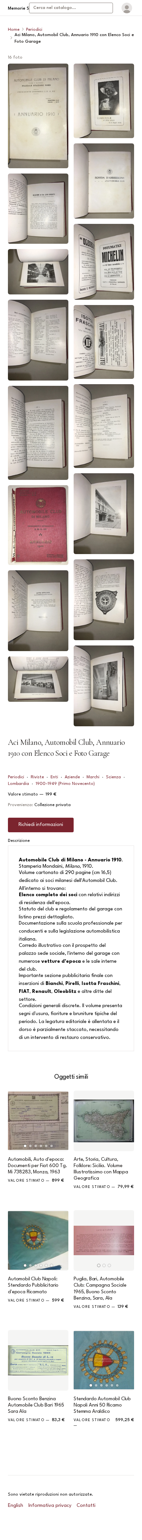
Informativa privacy (49, 1505)
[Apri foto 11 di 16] (104, 261)
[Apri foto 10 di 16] (104, 181)
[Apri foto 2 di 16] (38, 209)
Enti (54, 777)
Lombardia (18, 784)
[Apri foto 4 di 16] (38, 340)
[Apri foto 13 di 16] (104, 426)
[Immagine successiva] (60, 1120)
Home (13, 29)
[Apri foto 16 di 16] (104, 685)
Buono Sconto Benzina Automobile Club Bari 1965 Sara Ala (36, 1405)
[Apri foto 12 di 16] (104, 342)
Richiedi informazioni (40, 824)
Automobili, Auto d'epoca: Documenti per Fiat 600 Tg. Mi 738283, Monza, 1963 (37, 1166)
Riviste (37, 777)
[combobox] (71, 8)
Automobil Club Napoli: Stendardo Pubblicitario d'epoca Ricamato (33, 1285)
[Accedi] (127, 8)
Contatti (86, 1505)
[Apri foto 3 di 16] (38, 271)
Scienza (113, 777)
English (15, 1505)
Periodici (34, 29)
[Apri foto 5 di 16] (38, 433)
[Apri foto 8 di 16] (38, 679)
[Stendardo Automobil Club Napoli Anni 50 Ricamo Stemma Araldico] (104, 1360)
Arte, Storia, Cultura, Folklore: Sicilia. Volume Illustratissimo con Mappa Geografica (101, 1169)
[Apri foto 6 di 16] (38, 525)
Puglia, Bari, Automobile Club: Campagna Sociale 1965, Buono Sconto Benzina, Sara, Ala (100, 1289)
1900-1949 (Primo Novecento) (65, 784)
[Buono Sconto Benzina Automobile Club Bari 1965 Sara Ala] (38, 1360)
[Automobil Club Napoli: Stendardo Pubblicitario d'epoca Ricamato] (38, 1240)
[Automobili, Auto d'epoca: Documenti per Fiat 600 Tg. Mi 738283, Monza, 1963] (38, 1121)
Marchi (93, 777)
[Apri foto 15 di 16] (104, 599)
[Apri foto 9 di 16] (104, 101)
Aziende (72, 777)
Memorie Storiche (25, 8)
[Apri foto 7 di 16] (38, 610)
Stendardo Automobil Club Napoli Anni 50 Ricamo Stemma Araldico (102, 1405)
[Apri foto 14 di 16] (104, 513)
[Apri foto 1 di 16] (38, 116)
